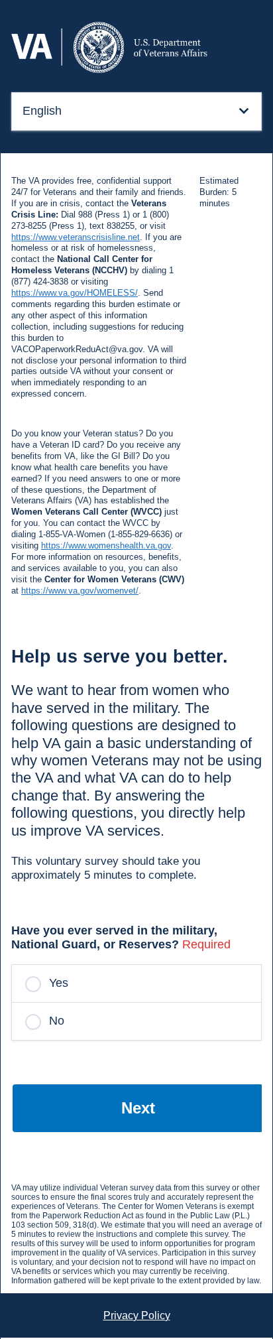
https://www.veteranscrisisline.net (75, 237)
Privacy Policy (136, 1315)
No (56, 1020)
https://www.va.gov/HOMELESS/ (74, 293)
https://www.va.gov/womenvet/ (79, 591)
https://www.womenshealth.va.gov (106, 545)
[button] (136, 111)
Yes (58, 982)
